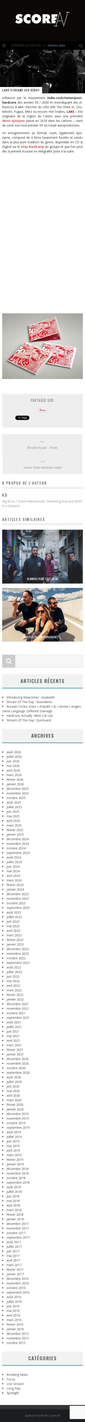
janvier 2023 (15, 944)
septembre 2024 (18, 853)
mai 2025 (13, 816)
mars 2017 (14, 1265)
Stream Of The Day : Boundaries (30, 702)
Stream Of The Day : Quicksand (29, 720)
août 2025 (14, 802)
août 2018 (14, 1187)
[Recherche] (82, 45)
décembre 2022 (18, 949)
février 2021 (15, 1050)
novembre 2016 (18, 1283)
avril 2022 (13, 985)
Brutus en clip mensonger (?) (42, 637)
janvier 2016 (15, 1329)
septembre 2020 (18, 1072)
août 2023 (14, 912)
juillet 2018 (14, 1192)
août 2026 (14, 752)
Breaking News (17, 1374)
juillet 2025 (14, 807)
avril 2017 (13, 1260)
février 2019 (15, 1159)
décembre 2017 (18, 1224)
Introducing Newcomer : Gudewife (31, 697)
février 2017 (15, 1269)
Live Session (15, 1384)
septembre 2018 (18, 1182)
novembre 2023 (18, 898)
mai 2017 (13, 1256)
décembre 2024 (18, 839)
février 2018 (15, 1214)
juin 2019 (13, 1141)
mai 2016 (13, 1311)
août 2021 (14, 1022)
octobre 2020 (16, 1068)
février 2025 (15, 830)
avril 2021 (13, 1040)
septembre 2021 (18, 1018)
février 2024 (15, 885)
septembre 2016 (18, 1292)
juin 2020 (13, 1086)
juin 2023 (13, 921)
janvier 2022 (15, 999)
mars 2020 (14, 1100)
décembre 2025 (18, 789)
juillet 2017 (14, 1246)
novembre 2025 (18, 793)
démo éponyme (13, 121)
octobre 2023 (16, 903)
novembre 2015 (18, 1338)
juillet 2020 (14, 1082)
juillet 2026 (14, 757)
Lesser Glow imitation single (43, 467)
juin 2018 (13, 1196)
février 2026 (15, 779)
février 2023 (15, 940)
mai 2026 (13, 766)
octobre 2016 (16, 1288)
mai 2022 (13, 981)
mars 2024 (14, 880)
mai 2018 (13, 1201)
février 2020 (15, 1105)
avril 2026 (13, 770)
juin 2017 (13, 1251)
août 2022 (14, 967)
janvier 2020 (15, 1109)
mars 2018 (14, 1210)
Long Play (13, 1388)
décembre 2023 (18, 894)
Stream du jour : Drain (42, 447)
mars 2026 (14, 775)
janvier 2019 (15, 1164)
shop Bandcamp (32, 147)
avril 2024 (13, 876)
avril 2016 (13, 1315)
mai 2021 (13, 1036)
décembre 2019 (18, 1114)
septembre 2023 (18, 908)
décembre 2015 (18, 1334)
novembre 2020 (18, 1063)
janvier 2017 (15, 1274)
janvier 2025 (15, 834)
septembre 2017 (18, 1237)
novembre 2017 (18, 1228)
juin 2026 (13, 761)
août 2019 (14, 1132)
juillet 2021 (14, 1027)
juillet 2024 (14, 862)
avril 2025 (13, 821)
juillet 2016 (14, 1301)
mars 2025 (14, 825)
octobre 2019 (16, 1123)
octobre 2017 (16, 1233)
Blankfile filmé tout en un (42, 579)
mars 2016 (14, 1320)
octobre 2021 (16, 1013)
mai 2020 (13, 1091)
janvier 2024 (15, 889)
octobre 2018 (16, 1178)
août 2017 (14, 1242)
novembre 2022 (18, 953)
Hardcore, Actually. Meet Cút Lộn (65, 45)
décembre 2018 (18, 1169)
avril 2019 (13, 1150)
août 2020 (14, 1077)
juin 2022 (13, 976)
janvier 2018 (15, 1219)
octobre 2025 (16, 798)
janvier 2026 (15, 784)
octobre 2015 (16, 1343)
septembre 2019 (18, 1127)
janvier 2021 (15, 1054)
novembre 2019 (18, 1118)
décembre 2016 (18, 1279)
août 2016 (14, 1297)
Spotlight (13, 1393)
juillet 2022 (14, 972)
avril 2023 (13, 931)
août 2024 (14, 857)
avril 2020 (13, 1095)
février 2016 (15, 1324)
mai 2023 (13, 926)
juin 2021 (13, 1031)
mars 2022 (14, 990)
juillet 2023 (14, 917)
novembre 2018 (18, 1173)
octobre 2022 (16, 958)
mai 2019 (13, 1146)
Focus (11, 1379)
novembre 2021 (18, 1008)
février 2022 (15, 995)
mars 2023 (14, 935)
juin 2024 (13, 866)
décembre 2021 (18, 1004)
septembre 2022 (18, 963)
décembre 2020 (18, 1059)
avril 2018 (13, 1205)
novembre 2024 (18, 844)
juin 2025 (13, 811)
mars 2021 (14, 1045)
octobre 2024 (16, 848)
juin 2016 (13, 1306)
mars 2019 (14, 1155)
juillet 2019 (14, 1137)
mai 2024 (13, 871)
